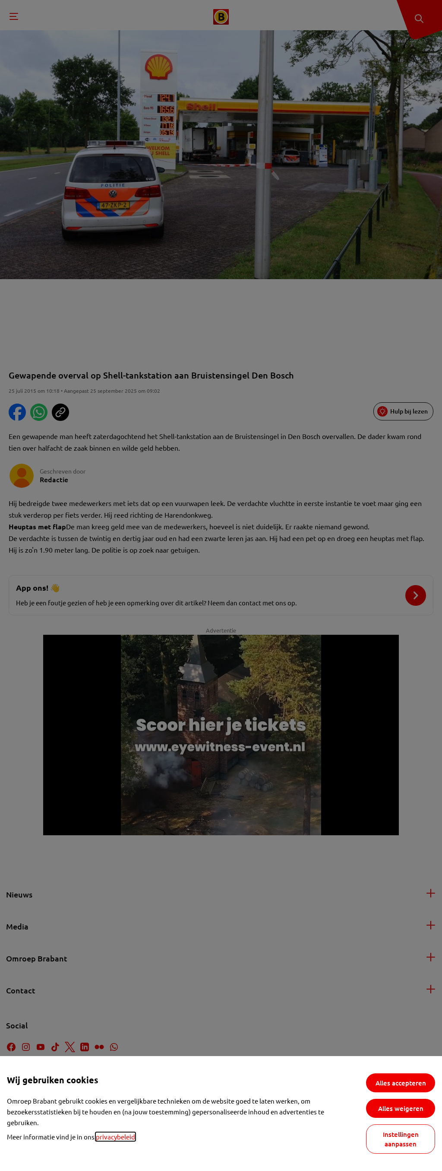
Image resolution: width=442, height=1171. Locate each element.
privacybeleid (115, 1137)
